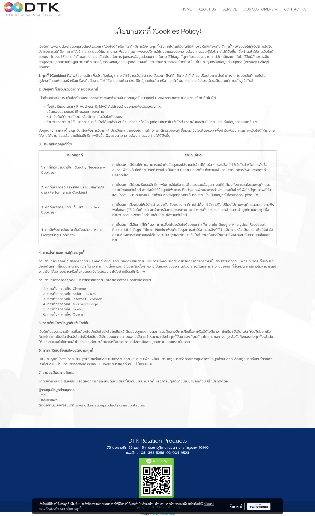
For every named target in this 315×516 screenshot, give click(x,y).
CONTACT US (295, 9)
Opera (78, 314)
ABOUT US (207, 9)
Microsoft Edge (85, 304)
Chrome (79, 288)
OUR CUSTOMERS (259, 9)
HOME (186, 9)
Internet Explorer (87, 299)
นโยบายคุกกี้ (73, 508)
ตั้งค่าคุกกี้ (236, 506)
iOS (93, 293)
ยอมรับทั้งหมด (259, 506)
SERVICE (230, 9)
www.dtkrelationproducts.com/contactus (110, 405)
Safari (77, 293)
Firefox (78, 309)
